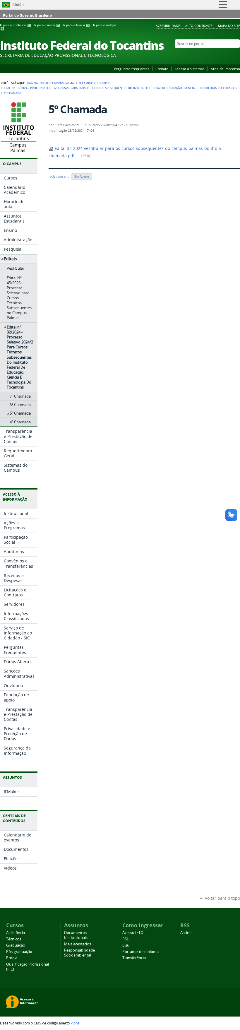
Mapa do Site (229, 25)
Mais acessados (77, 944)
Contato (161, 68)
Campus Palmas (63, 83)
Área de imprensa (225, 68)
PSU (125, 939)
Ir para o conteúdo (15, 25)
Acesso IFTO (132, 932)
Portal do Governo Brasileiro (27, 15)
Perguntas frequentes (131, 68)
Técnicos (13, 939)
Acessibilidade (168, 25)
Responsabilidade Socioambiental (79, 953)
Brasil (18, 4)
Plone (75, 1023)
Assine (185, 932)
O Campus (86, 83)
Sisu (125, 945)
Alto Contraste (198, 25)
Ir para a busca (76, 25)
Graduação (15, 945)
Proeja (11, 957)
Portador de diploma (140, 951)
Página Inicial (38, 83)
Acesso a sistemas (189, 68)
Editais (102, 83)
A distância (15, 932)
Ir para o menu (46, 25)
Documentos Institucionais (76, 935)
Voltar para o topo (222, 898)
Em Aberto (81, 176)
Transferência (134, 957)
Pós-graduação (19, 951)
